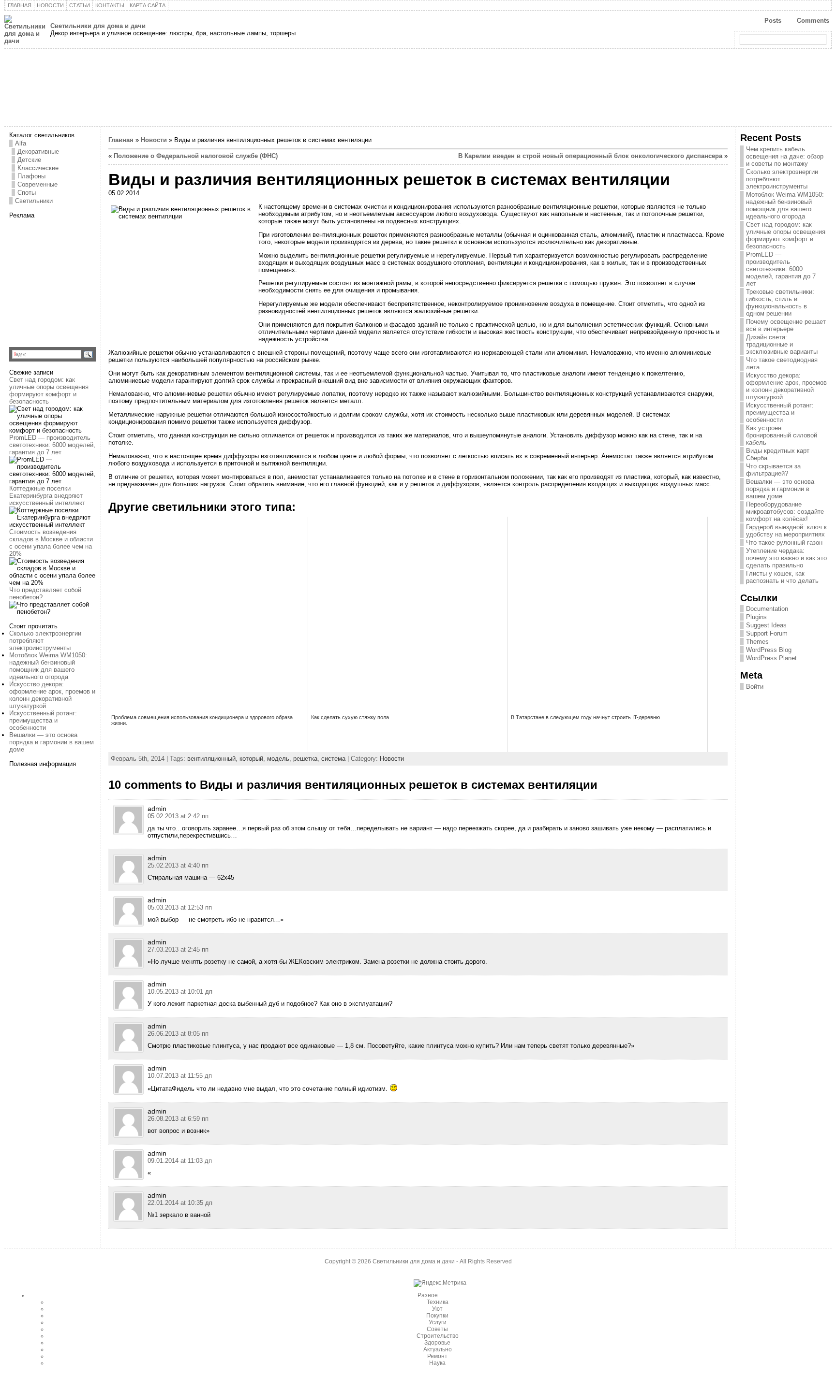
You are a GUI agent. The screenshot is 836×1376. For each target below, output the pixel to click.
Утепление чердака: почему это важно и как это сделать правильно (786, 558)
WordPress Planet (771, 658)
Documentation (767, 608)
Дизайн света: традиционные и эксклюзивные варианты (782, 344)
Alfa (20, 143)
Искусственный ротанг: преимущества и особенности (43, 720)
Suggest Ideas (766, 625)
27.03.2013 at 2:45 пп (178, 949)
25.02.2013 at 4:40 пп (178, 865)
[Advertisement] (69, 279)
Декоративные (38, 151)
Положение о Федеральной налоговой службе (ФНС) (196, 155)
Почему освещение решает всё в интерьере (786, 325)
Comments (813, 20)
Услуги (438, 1322)
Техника (437, 1302)
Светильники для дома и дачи (98, 25)
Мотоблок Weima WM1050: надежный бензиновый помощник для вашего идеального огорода (48, 666)
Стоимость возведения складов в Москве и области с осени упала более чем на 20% (51, 542)
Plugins (756, 617)
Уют (437, 1308)
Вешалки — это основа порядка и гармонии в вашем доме (51, 742)
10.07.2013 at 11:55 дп (180, 1075)
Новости (154, 140)
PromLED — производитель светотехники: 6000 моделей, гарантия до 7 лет (52, 445)
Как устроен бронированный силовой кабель (781, 435)
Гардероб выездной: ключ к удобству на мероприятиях (786, 530)
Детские (29, 159)
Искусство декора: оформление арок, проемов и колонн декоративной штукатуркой (52, 695)
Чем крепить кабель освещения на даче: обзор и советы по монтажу (784, 156)
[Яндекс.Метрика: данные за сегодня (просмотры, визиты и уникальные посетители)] (440, 1283)
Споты (26, 192)
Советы (437, 1329)
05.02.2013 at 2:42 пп (178, 816)
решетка (305, 758)
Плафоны (31, 176)
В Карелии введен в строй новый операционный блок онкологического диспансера (590, 155)
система (333, 758)
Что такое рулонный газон (784, 542)
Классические (38, 168)
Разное (428, 1295)
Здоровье (437, 1342)
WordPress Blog (768, 649)
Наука (437, 1363)
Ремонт (437, 1356)
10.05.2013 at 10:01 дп (180, 991)
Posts (772, 20)
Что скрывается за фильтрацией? (773, 470)
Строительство (438, 1336)
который (251, 758)
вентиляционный (211, 758)
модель (278, 758)
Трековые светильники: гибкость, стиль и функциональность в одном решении (780, 302)
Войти (754, 686)
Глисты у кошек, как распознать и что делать (782, 577)
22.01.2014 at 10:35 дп (180, 1202)
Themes (757, 641)
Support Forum (767, 633)
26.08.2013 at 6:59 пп (178, 1118)
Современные (37, 184)
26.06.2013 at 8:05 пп (178, 1033)
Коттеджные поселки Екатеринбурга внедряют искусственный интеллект (47, 496)
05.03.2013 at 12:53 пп (180, 907)
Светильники (34, 200)
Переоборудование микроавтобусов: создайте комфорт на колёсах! (785, 511)
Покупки (437, 1315)
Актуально (437, 1349)
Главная (121, 140)
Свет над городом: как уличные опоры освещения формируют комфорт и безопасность (49, 390)
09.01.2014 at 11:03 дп (180, 1160)
